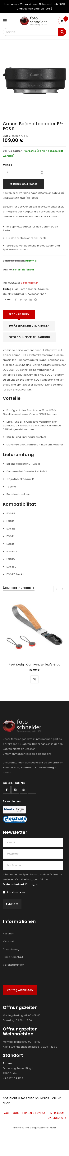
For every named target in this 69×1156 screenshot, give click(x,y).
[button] (34, 679)
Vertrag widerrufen (20, 990)
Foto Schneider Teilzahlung (29, 337)
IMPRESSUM (57, 1113)
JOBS (16, 1113)
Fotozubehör (28, 289)
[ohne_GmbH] (23, 726)
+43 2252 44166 (13, 1078)
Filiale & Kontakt (13, 957)
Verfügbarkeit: (13, 151)
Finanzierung (11, 949)
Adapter (43, 289)
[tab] (19, 314)
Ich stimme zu (16, 892)
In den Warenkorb (25, 183)
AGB (7, 1113)
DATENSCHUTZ (57, 1118)
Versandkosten (30, 282)
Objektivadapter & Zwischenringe (24, 294)
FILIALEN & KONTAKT (34, 1113)
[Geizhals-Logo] (15, 819)
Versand (8, 941)
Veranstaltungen (14, 965)
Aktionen (8, 933)
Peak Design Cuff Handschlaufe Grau (34, 664)
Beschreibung (19, 314)
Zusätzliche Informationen (29, 326)
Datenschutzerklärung (18, 884)
